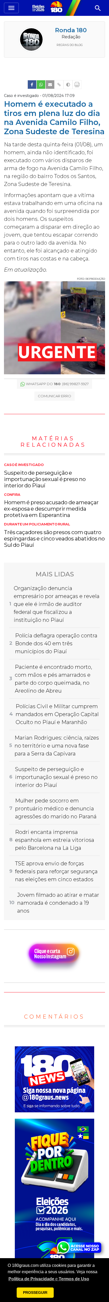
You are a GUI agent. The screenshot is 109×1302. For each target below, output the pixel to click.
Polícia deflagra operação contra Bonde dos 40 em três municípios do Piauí (56, 643)
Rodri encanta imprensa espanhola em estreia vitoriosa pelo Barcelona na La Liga (54, 840)
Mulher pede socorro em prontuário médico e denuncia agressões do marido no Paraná (56, 808)
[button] (49, 1279)
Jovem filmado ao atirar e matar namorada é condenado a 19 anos (58, 903)
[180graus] (39, 8)
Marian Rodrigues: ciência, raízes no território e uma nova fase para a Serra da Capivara (57, 746)
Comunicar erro (54, 396)
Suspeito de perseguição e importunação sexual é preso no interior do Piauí (45, 476)
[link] (32, 84)
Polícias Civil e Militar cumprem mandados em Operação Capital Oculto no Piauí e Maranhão (57, 714)
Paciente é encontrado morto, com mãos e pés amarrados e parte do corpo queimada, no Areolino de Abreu (53, 679)
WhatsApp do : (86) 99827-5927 (57, 384)
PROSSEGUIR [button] (35, 1292)
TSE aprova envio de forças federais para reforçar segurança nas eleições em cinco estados (56, 871)
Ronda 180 (71, 30)
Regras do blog (70, 45)
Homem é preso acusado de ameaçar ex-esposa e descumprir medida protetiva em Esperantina (51, 506)
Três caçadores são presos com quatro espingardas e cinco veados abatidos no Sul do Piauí (54, 535)
